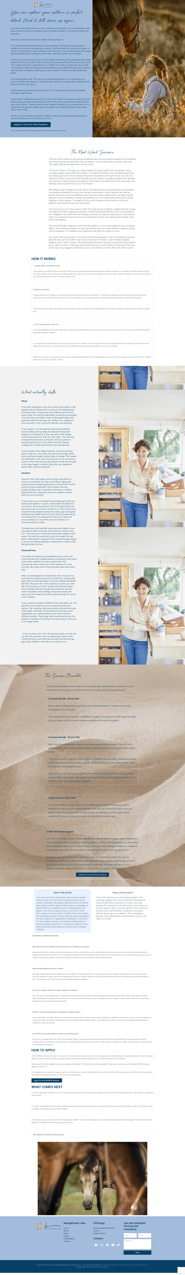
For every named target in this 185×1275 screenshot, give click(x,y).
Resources (133, 5)
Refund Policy (141, 1265)
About (105, 5)
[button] (31, 124)
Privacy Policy (127, 1265)
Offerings (118, 5)
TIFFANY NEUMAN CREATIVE (97, 1267)
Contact (147, 5)
